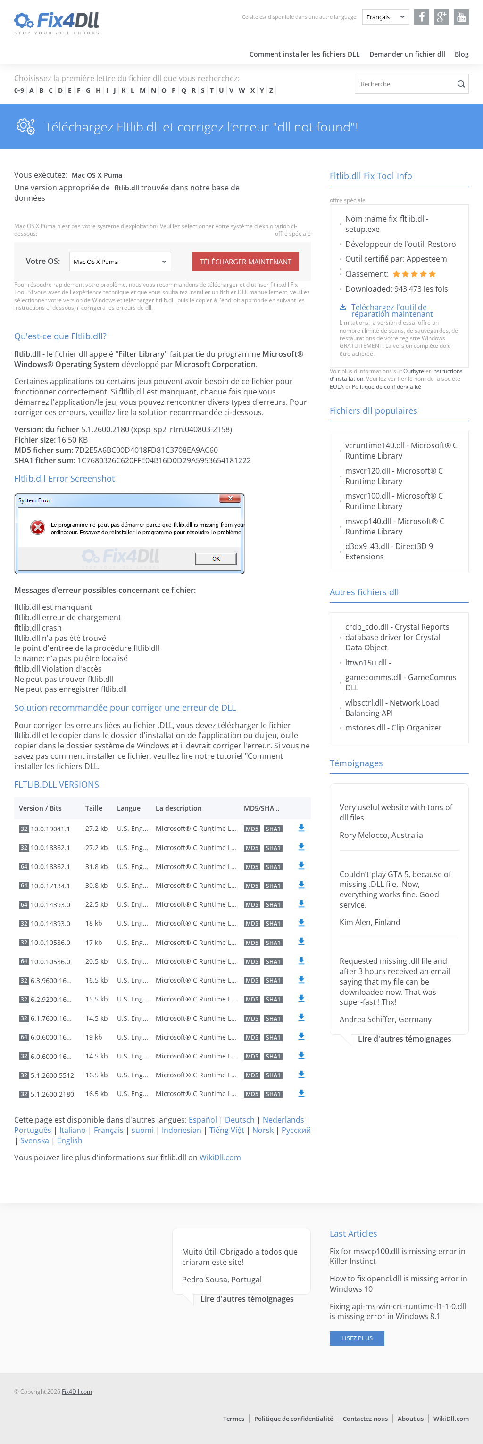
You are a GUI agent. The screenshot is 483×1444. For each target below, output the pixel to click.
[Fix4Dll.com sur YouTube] (461, 17)
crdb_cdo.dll (367, 627)
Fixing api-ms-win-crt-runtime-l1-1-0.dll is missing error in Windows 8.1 (398, 1311)
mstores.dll (365, 727)
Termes (233, 1418)
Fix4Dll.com (77, 1391)
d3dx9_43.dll (367, 546)
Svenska (34, 1140)
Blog (462, 53)
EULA (337, 387)
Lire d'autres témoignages (404, 1039)
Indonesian (181, 1130)
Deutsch (240, 1120)
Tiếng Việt (226, 1130)
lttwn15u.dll (366, 662)
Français (109, 1130)
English (70, 1140)
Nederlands (283, 1120)
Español (203, 1120)
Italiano (72, 1130)
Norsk (263, 1130)
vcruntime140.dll (375, 445)
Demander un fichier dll (407, 53)
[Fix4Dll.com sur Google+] (442, 17)
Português (32, 1130)
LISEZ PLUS (357, 1338)
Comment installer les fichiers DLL (305, 53)
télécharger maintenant (245, 261)
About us (411, 1418)
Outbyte (413, 371)
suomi (143, 1130)
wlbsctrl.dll (364, 702)
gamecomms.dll (373, 677)
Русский (296, 1130)
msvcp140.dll (368, 521)
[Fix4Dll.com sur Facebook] (422, 17)
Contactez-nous (365, 1418)
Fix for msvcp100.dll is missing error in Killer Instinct (398, 1256)
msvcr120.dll (367, 471)
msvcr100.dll (367, 496)
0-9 (19, 90)
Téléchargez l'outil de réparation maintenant (392, 310)
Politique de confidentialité (386, 387)
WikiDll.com (220, 1157)
